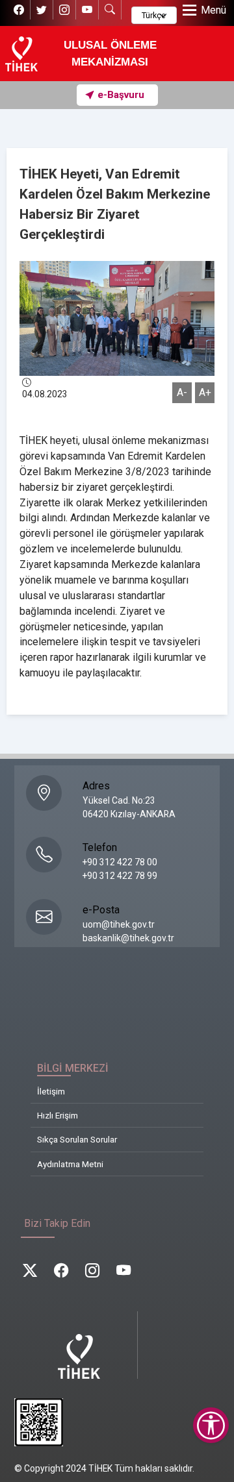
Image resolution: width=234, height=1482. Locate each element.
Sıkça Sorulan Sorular (77, 1139)
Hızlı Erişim (57, 1115)
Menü (213, 10)
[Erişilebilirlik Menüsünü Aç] (211, 1425)
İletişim (51, 1091)
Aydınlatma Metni (70, 1164)
